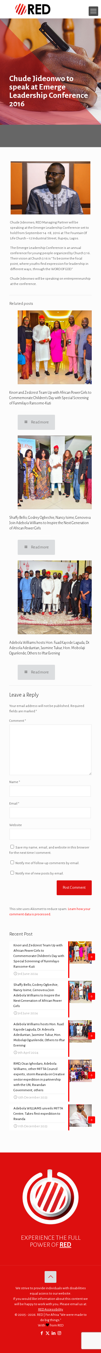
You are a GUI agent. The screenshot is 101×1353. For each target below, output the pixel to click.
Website (15, 825)
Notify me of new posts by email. (39, 873)
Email (14, 803)
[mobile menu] (93, 11)
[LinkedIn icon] (53, 1333)
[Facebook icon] (42, 1333)
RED (65, 1244)
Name (14, 782)
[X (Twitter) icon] (47, 1333)
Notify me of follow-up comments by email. (47, 863)
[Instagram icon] (59, 1333)
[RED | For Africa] (50, 9)
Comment (17, 721)
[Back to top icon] (50, 1277)
